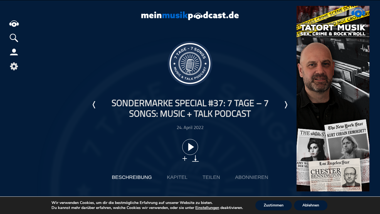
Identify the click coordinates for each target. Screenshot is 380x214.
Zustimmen (273, 205)
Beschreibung (132, 177)
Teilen (211, 177)
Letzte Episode (94, 105)
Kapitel (177, 177)
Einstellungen (207, 207)
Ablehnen (310, 205)
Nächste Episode (286, 105)
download (195, 158)
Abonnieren (251, 177)
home (13, 23)
